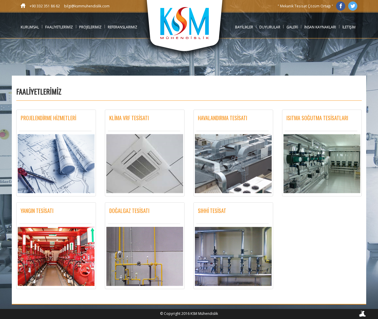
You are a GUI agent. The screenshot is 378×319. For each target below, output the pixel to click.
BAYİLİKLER (244, 27)
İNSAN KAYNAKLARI (320, 27)
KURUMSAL (30, 27)
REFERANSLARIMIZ (122, 27)
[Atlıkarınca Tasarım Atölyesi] (362, 314)
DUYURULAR (269, 27)
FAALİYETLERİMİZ (59, 27)
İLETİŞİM (349, 27)
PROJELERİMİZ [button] (90, 27)
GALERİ (292, 27)
